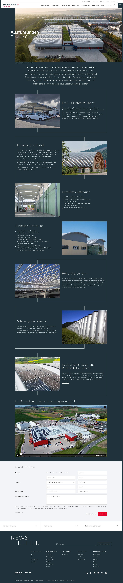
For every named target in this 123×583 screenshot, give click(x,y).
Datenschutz (62, 508)
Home (32, 580)
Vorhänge (33, 561)
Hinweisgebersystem (65, 580)
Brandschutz (36, 551)
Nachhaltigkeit (50, 557)
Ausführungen (65, 5)
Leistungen (55, 5)
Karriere (102, 1)
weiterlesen (65, 383)
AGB (58, 580)
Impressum (41, 580)
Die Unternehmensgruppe (93, 526)
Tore (32, 557)
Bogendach (45, 5)
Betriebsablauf (50, 559)
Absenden (102, 514)
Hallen (48, 566)
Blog (108, 1)
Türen (32, 554)
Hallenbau (66, 551)
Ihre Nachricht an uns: (22, 496)
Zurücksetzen (91, 514)
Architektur (49, 554)
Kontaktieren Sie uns (10, 526)
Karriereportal (48, 526)
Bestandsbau (49, 564)
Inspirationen (86, 5)
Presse (95, 564)
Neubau (48, 561)
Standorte (95, 1)
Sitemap (73, 580)
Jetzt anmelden (104, 544)
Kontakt (113, 1)
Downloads (95, 5)
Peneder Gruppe (99, 551)
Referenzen (75, 5)
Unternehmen (86, 1)
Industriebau (52, 551)
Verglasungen (34, 559)
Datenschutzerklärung (50, 580)
